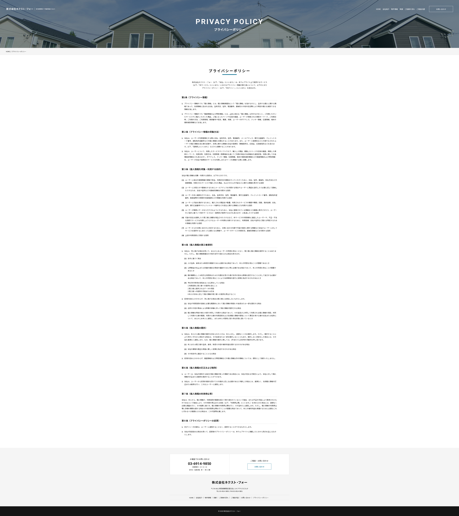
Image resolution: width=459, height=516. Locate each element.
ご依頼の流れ (410, 9)
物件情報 (394, 9)
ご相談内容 (421, 9)
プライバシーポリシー (261, 497)
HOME (378, 9)
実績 (401, 9)
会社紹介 (386, 9)
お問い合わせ (441, 9)
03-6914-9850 (199, 464)
